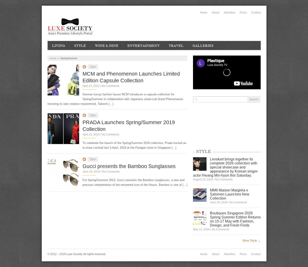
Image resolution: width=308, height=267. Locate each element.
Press (243, 12)
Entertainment (143, 46)
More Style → (252, 240)
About (215, 12)
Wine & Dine (106, 46)
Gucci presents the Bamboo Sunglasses (129, 166)
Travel (176, 46)
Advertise (229, 12)
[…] (111, 103)
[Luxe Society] (70, 26)
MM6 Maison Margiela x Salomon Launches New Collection (229, 194)
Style (80, 46)
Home (203, 12)
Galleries (203, 46)
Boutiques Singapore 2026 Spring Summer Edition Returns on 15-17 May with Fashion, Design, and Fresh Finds (235, 219)
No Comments (110, 86)
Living (58, 46)
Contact (256, 12)
